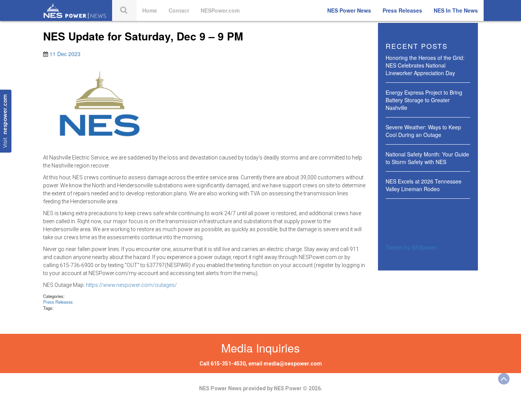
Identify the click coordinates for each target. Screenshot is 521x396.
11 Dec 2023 (65, 54)
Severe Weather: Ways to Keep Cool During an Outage (423, 130)
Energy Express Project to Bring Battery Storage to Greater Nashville (424, 100)
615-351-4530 (228, 364)
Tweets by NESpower (411, 247)
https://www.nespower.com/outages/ (131, 285)
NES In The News (456, 10)
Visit (5, 121)
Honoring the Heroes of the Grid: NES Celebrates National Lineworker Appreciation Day (425, 65)
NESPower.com (220, 10)
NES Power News (349, 10)
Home (149, 10)
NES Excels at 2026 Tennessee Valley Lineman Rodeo (424, 185)
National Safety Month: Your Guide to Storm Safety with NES (427, 158)
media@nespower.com (293, 364)
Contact (179, 10)
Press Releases (402, 10)
